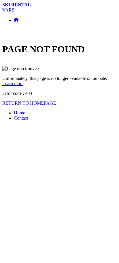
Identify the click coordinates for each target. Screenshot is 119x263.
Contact (21, 118)
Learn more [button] (12, 83)
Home (19, 112)
